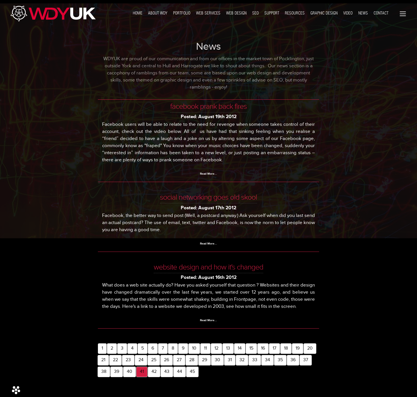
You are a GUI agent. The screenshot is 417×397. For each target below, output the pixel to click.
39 (116, 371)
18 (286, 348)
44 (179, 371)
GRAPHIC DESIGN (324, 13)
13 (228, 348)
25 (153, 360)
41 (142, 371)
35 (280, 360)
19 (298, 348)
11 (205, 348)
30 (217, 360)
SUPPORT (271, 13)
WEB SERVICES (208, 13)
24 (141, 360)
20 (310, 348)
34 (267, 360)
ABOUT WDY (157, 13)
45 (192, 371)
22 (115, 360)
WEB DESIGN (236, 13)
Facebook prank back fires (208, 106)
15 (251, 348)
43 (166, 371)
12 (216, 348)
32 (242, 360)
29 (204, 360)
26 (166, 360)
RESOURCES (295, 13)
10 (194, 348)
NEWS (363, 13)
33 (254, 360)
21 (103, 360)
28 (191, 360)
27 (179, 360)
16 (263, 348)
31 (230, 360)
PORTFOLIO (181, 13)
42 (154, 371)
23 (128, 360)
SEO (255, 13)
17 (274, 348)
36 (293, 360)
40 (129, 371)
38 (103, 371)
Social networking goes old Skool (208, 197)
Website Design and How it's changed (208, 267)
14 (240, 348)
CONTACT (381, 13)
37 (305, 360)
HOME (137, 13)
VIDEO (348, 13)
